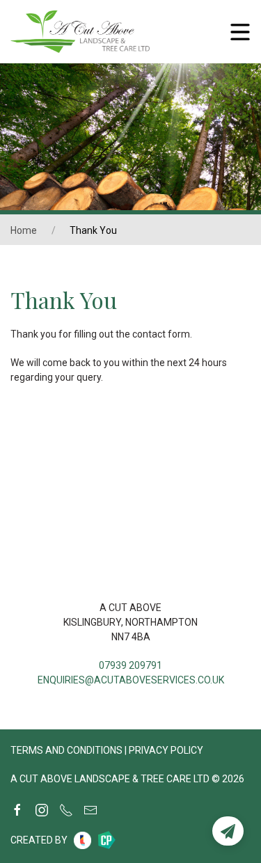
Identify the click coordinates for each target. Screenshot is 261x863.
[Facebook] (17, 810)
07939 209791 (130, 665)
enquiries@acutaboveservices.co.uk (131, 680)
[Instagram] (42, 810)
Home (23, 230)
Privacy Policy (166, 750)
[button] (228, 831)
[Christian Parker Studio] (107, 840)
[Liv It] (82, 840)
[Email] (90, 810)
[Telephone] (66, 810)
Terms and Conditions (66, 750)
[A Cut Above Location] (130, 500)
